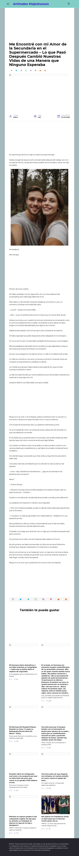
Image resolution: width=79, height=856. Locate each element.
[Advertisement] (39, 26)
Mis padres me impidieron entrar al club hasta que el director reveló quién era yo (55, 819)
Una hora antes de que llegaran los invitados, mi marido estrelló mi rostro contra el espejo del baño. (54, 777)
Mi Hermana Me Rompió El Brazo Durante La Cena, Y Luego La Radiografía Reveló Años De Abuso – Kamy (22, 730)
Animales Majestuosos (31, 4)
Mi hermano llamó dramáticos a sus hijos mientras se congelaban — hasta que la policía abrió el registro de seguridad (23, 668)
